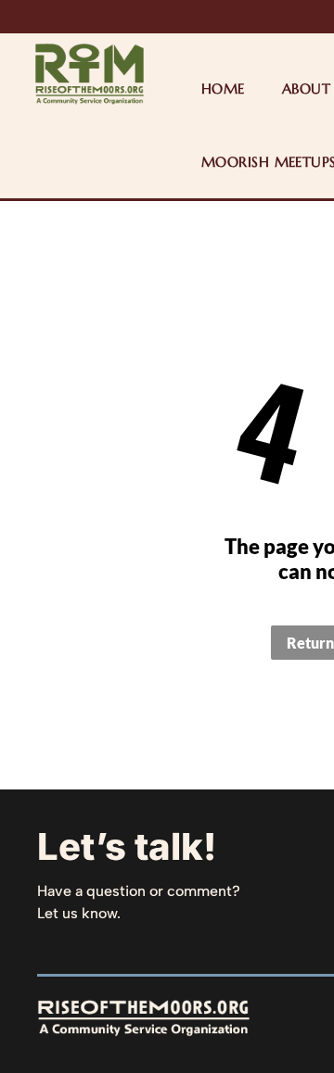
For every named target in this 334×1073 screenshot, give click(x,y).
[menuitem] (223, 88)
